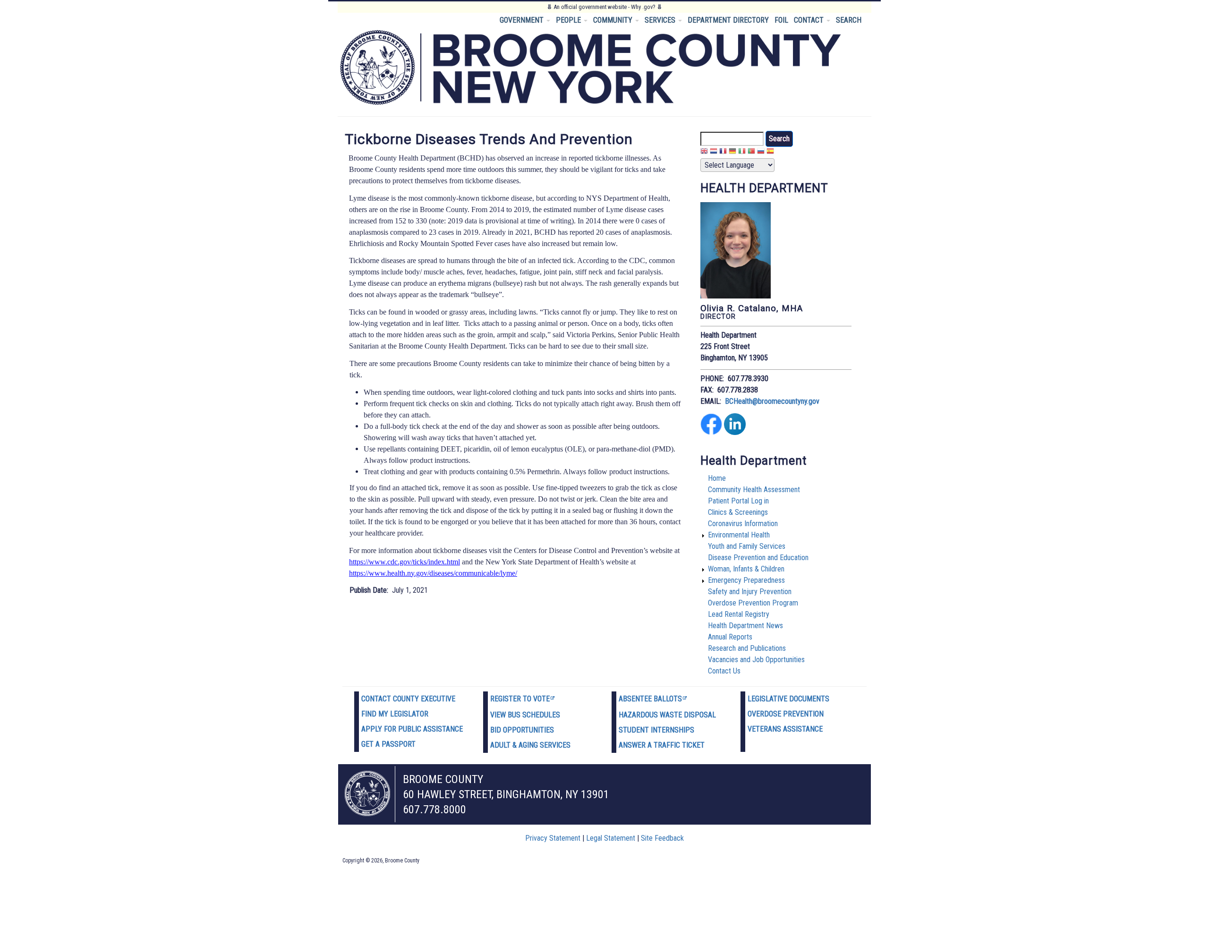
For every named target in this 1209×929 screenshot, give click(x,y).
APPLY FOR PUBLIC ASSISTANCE (412, 728)
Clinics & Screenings (738, 512)
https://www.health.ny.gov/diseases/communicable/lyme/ (433, 573)
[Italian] (742, 152)
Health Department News (745, 625)
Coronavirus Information (743, 523)
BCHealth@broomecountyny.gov (772, 401)
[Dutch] (713, 152)
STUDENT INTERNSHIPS (656, 729)
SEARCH (848, 20)
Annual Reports (730, 636)
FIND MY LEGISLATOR (394, 713)
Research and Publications (747, 648)
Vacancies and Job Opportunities (756, 659)
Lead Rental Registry (738, 614)
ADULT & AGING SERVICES (530, 745)
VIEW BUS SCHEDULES (525, 714)
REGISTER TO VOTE (520, 698)
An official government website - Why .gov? (604, 6)
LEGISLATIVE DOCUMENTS (788, 698)
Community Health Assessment (754, 489)
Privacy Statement (552, 838)
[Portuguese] (751, 152)
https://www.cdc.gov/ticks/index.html (404, 562)
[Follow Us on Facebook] (711, 432)
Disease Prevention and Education (758, 557)
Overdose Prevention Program (753, 602)
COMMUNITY (613, 20)
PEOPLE (569, 20)
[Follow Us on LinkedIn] (735, 432)
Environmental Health (739, 534)
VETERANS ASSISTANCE (785, 728)
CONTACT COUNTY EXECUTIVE (408, 698)
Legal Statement (610, 838)
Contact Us (724, 670)
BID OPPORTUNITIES (522, 729)
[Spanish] (770, 152)
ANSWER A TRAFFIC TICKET (662, 745)
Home (717, 478)
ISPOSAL (702, 714)
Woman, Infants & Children (746, 568)
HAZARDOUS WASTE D (654, 714)
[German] (732, 152)
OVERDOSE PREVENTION (786, 713)
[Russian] (761, 152)
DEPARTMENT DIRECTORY (728, 20)
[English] (704, 152)
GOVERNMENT (522, 20)
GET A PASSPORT (388, 744)
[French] (723, 152)
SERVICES (661, 20)
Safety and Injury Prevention (750, 591)
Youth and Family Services (746, 546)
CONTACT (810, 20)
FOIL (781, 20)
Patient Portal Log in (738, 500)
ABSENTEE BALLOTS (650, 698)
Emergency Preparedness (746, 580)
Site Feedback (662, 838)
